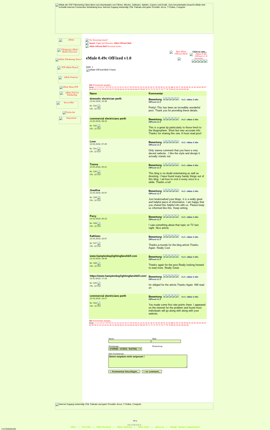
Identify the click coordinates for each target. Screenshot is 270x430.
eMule (73, 427)
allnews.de (159, 427)
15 (123, 87)
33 (169, 87)
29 (159, 87)
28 (156, 87)
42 (192, 87)
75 (159, 89)
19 (133, 87)
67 (139, 89)
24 (146, 87)
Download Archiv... (106, 46)
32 (167, 87)
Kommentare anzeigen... (100, 85)
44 (197, 87)
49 (93, 89)
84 (182, 89)
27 (154, 87)
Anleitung (127, 427)
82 (177, 89)
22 (141, 87)
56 (111, 89)
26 (151, 87)
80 (172, 89)
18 (131, 87)
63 (128, 89)
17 (128, 87)
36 (177, 87)
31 (164, 87)
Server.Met (86, 427)
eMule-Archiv (143, 427)
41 (190, 87)
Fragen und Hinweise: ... (111, 43)
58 (116, 89)
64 (131, 89)
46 (203, 87)
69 (144, 89)
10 (110, 87)
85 (185, 89)
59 (118, 89)
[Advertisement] (142, 74)
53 (103, 89)
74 (157, 89)
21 (138, 87)
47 (205, 87)
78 (167, 89)
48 (90, 89)
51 (98, 89)
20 (136, 87)
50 (95, 89)
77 (164, 89)
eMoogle (173, 427)
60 (121, 89)
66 (136, 89)
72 (152, 89)
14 (120, 87)
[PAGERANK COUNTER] (135, 421)
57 (113, 89)
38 (182, 87)
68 (141, 89)
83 (180, 89)
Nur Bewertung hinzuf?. (98, 40)
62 (126, 89)
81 (175, 89)
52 (100, 89)
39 (185, 87)
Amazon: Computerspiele (188, 427)
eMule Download (103, 427)
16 (126, 87)
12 (115, 87)
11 (113, 87)
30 (161, 87)
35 (174, 87)
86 (188, 89)
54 (105, 89)
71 (149, 89)
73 (154, 89)
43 (195, 87)
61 (123, 89)
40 (187, 87)
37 (179, 87)
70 (146, 89)
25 (149, 87)
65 (134, 89)
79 (170, 89)
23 (144, 87)
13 (118, 87)
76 (162, 89)
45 (200, 87)
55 (108, 89)
